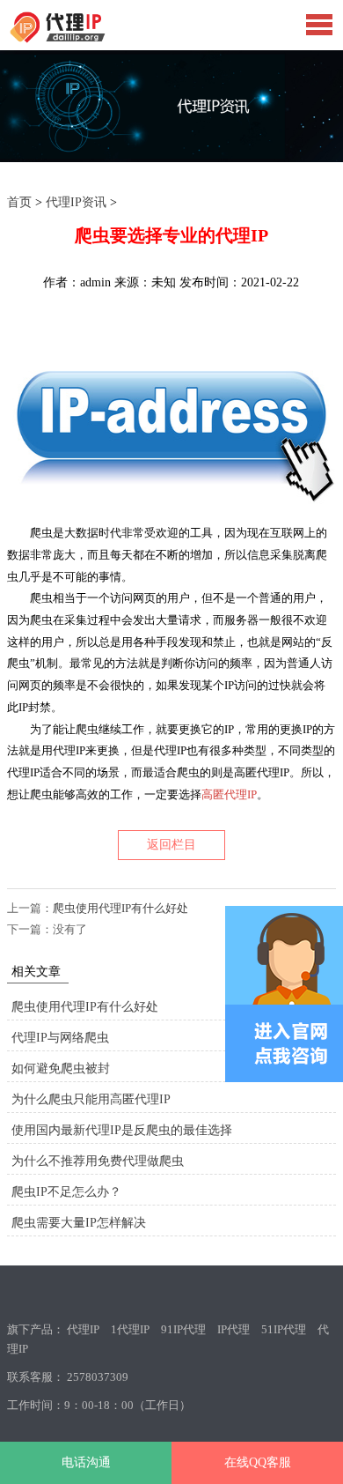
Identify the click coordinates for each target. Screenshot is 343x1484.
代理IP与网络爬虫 (60, 1037)
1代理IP (130, 1329)
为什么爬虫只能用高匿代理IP (91, 1099)
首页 (19, 202)
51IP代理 (283, 1329)
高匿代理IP (229, 794)
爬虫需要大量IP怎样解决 (78, 1222)
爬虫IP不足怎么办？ (66, 1191)
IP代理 (233, 1329)
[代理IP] (86, 39)
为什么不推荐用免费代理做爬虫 (97, 1161)
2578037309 (97, 1377)
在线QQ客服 (257, 1462)
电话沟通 (86, 1462)
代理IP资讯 (76, 202)
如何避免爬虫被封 (60, 1068)
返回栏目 (171, 844)
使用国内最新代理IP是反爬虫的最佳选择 (121, 1130)
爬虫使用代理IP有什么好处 (120, 908)
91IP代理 (183, 1329)
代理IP (83, 1329)
